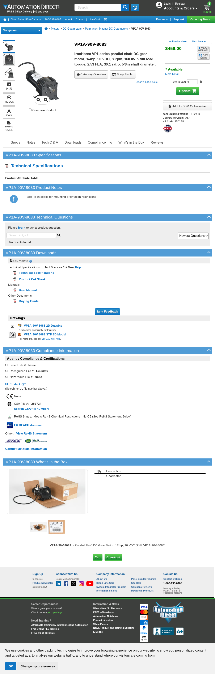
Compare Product (43, 110)
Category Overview (93, 74)
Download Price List (142, 590)
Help (78, 267)
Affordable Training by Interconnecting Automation (59, 625)
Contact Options (172, 579)
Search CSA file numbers (31, 408)
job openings (55, 612)
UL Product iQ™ (15, 384)
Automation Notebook (105, 616)
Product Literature (103, 620)
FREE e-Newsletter (103, 612)
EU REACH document (29, 425)
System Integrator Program (111, 587)
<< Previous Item (178, 41)
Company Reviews (141, 587)
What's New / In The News (107, 608)
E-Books (98, 632)
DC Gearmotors (72, 28)
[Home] (5, 19)
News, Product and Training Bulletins (113, 628)
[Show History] (135, 7)
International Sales (106, 590)
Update (185, 91)
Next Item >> (199, 41)
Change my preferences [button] (38, 666)
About (68, 19)
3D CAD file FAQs (51, 339)
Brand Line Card (105, 583)
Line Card (94, 19)
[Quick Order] (105, 19)
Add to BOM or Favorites (189, 106)
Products (162, 19)
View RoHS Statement (31, 433)
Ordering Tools (200, 19)
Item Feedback (107, 311)
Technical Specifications (35, 165)
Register (180, 3)
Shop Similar (125, 74)
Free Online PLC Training (45, 629)
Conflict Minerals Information (26, 448)
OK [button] (11, 666)
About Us (101, 579)
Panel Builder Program (143, 579)
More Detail (172, 74)
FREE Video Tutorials (43, 633)
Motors (55, 28)
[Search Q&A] (59, 234)
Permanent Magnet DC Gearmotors (106, 28)
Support (179, 19)
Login (167, 3)
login (21, 227)
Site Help (136, 583)
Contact (80, 19)
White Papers (100, 624)
